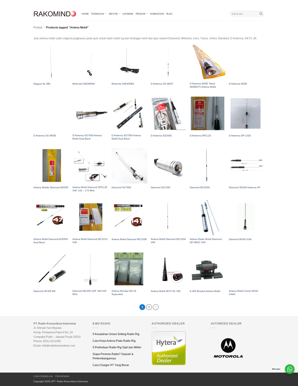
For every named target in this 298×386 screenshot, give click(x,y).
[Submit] (261, 14)
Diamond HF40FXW (44, 291)
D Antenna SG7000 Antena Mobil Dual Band (126, 137)
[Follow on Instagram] (256, 3)
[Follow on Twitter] (260, 3)
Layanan (127, 13)
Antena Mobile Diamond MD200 (50, 187)
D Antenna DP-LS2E (240, 135)
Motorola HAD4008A (123, 83)
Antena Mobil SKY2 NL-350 (166, 291)
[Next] (156, 307)
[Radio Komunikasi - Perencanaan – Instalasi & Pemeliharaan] (55, 13)
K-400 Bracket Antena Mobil (205, 291)
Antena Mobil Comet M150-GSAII (244, 293)
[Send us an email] (263, 3)
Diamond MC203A (200, 187)
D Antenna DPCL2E (200, 135)
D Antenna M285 (238, 83)
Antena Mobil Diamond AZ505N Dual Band (50, 241)
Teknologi (97, 13)
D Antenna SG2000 (161, 135)
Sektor (113, 13)
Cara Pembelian (43, 376)
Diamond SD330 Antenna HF (244, 187)
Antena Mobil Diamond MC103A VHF (168, 241)
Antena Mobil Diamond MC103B (129, 239)
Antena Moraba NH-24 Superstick (124, 293)
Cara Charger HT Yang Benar (111, 365)
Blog (169, 13)
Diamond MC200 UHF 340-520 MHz (89, 293)
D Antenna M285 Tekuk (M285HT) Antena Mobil (203, 85)
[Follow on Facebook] (253, 3)
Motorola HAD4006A (83, 83)
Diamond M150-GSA (240, 239)
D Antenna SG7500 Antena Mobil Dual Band (87, 137)
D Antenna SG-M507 (162, 83)
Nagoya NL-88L (42, 83)
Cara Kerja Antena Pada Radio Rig (114, 340)
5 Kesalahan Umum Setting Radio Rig (116, 334)
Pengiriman (62, 376)
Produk (141, 13)
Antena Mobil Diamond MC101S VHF (89, 241)
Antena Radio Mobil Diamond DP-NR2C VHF (206, 241)
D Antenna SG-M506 (44, 135)
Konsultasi (157, 13)
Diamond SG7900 (121, 187)
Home (85, 13)
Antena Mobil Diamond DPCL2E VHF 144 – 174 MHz (89, 189)
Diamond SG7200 (160, 187)
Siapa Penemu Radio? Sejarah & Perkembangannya (113, 356)
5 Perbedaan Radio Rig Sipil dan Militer (117, 347)
